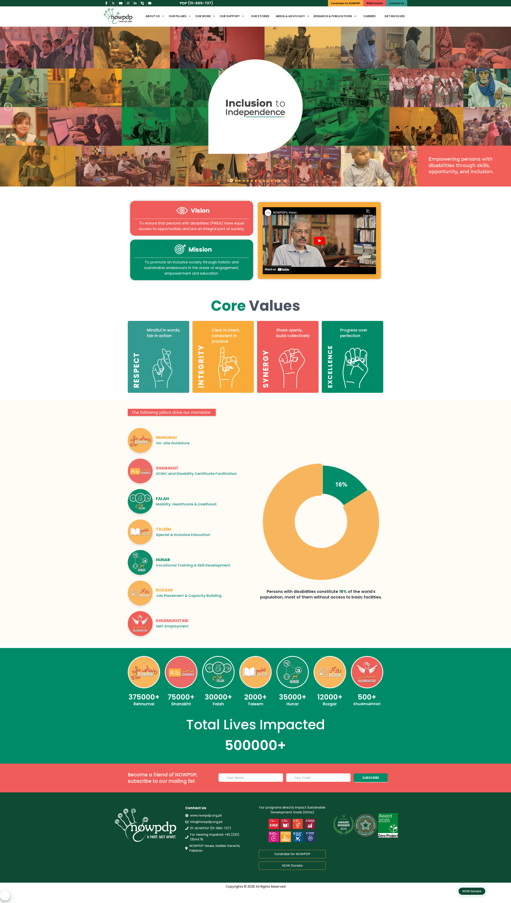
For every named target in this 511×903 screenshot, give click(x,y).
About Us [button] (153, 16)
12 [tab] (275, 180)
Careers (369, 16)
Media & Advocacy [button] (290, 16)
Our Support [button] (230, 16)
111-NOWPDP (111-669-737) (210, 828)
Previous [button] (8, 107)
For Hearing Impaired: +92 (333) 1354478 (214, 837)
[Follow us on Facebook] (106, 3)
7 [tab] (255, 180)
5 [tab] (247, 180)
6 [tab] (251, 180)
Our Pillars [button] (177, 16)
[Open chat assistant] (5, 896)
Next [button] (503, 107)
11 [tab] (271, 180)
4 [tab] (243, 180)
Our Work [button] (203, 16)
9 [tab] (263, 180)
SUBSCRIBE (370, 778)
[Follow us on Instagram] (128, 3)
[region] (255, 346)
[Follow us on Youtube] (120, 3)
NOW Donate (292, 865)
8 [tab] (259, 180)
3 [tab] (239, 180)
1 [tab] (231, 180)
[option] (255, 107)
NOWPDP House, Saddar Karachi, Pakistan (214, 848)
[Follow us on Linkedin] (135, 3)
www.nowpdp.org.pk (206, 815)
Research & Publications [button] (333, 16)
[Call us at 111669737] (142, 3)
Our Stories (260, 16)
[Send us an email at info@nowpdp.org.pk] (150, 3)
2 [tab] (235, 180)
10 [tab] (267, 180)
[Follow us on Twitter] (113, 3)
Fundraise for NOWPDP (292, 854)
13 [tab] (279, 180)
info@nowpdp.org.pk (206, 822)
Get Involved (394, 16)
